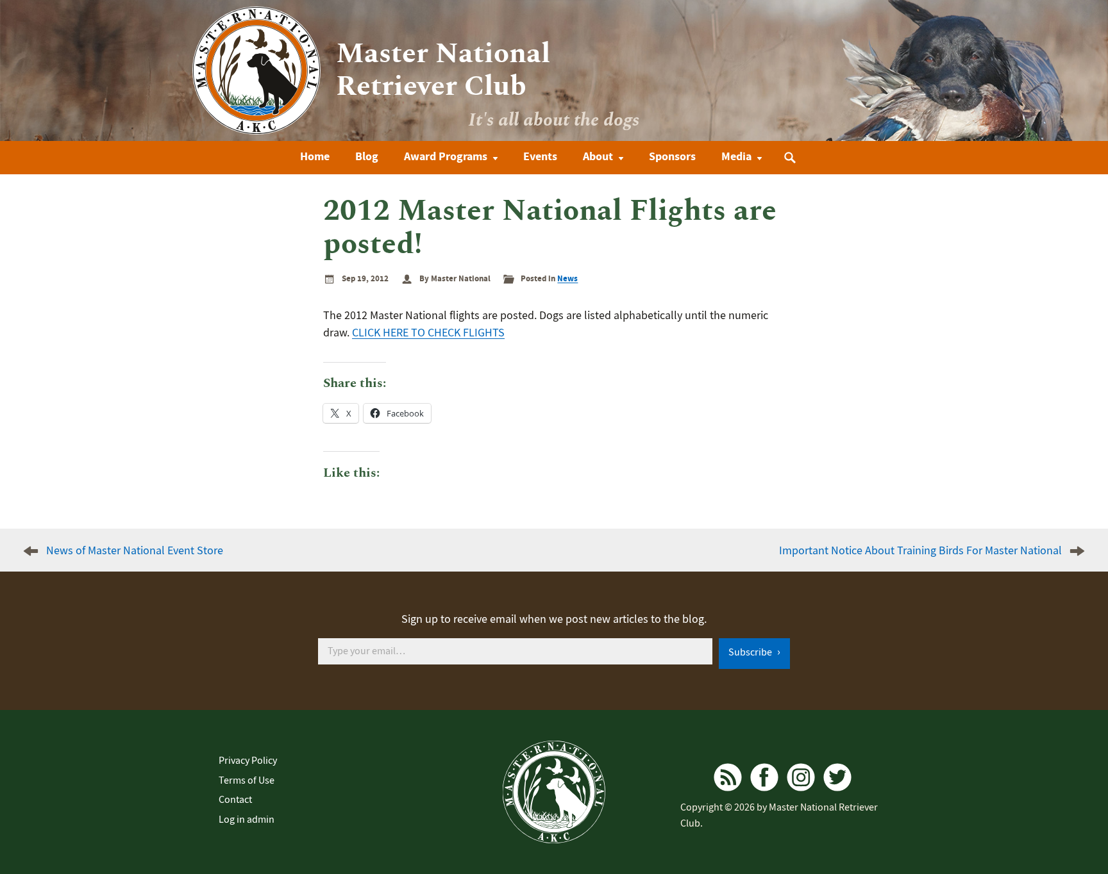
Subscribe (751, 652)
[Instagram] (801, 777)
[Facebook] (764, 777)
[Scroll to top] (1073, 843)
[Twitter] (837, 777)
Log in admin (246, 819)
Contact (235, 799)
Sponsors (672, 156)
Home (315, 156)
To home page (554, 792)
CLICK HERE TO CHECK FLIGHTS (428, 333)
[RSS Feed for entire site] (728, 777)
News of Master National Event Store (134, 550)
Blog (366, 156)
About (598, 156)
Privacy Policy (248, 760)
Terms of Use (246, 780)
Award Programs (445, 156)
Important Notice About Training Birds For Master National (920, 550)
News (567, 278)
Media (736, 156)
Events (540, 156)
